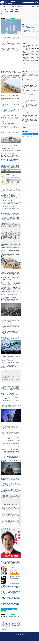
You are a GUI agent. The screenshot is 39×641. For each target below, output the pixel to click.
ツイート (4, 609)
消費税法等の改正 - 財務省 (6, 291)
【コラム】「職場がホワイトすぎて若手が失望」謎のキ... (31, 46)
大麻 (34, 26)
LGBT (30, 30)
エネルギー (24, 27)
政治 (1, 6)
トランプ (32, 31)
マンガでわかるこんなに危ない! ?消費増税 (15, 567)
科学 (22, 6)
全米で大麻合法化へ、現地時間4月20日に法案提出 (30, 61)
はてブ (15, 609)
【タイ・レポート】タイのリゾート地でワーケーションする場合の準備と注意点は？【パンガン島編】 (30, 120)
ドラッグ (26, 29)
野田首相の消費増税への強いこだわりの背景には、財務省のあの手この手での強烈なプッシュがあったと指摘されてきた (10, 479)
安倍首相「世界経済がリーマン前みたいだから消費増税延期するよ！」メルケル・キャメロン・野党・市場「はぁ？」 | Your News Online (10, 587)
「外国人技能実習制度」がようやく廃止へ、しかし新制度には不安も (30, 115)
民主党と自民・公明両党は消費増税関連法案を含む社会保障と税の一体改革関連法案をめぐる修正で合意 (10, 126)
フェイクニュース (25, 31)
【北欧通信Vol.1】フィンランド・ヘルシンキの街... (30, 67)
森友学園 (27, 30)
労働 (7, 6)
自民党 (37, 31)
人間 (27, 27)
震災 (34, 27)
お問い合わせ (28, 633)
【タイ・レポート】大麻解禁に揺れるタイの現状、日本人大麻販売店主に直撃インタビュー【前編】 (30, 95)
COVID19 (24, 26)
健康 (32, 30)
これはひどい (36, 30)
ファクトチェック (28, 6)
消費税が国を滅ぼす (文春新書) (15, 577)
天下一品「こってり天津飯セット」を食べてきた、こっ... (31, 52)
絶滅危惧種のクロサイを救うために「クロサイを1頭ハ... (31, 64)
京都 (34, 31)
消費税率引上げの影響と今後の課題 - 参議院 (9, 247)
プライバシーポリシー (21, 633)
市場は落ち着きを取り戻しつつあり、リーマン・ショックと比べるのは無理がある (10, 364)
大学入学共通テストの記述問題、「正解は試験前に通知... (31, 58)
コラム (34, 6)
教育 (29, 27)
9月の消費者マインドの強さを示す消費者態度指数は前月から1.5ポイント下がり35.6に (11, 397)
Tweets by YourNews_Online (27, 136)
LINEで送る (4, 611)
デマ (29, 31)
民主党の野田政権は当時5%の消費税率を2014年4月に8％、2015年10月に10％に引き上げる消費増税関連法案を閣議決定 (11, 110)
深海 (10, 14)
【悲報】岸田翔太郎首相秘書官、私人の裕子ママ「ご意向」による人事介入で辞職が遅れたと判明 (30, 86)
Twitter (25, 34)
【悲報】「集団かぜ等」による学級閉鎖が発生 (30, 90)
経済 (4, 6)
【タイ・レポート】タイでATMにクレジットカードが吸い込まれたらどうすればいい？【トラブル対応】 (30, 110)
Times (17, 356)
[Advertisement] (11, 60)
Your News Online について (12, 633)
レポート (28, 32)
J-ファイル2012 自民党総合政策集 (7, 502)
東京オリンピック (29, 26)
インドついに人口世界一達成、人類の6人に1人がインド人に (30, 100)
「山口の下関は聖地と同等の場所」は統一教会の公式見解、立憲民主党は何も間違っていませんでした (30, 105)
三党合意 (17, 127)
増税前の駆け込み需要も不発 (6, 395)
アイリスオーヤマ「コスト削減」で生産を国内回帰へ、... (31, 39)
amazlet (14, 578)
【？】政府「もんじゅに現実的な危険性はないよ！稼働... (31, 49)
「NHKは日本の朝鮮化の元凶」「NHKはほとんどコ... (30, 43)
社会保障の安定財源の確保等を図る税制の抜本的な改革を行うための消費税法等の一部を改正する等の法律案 (10, 218)
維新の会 (23, 32)
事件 (16, 6)
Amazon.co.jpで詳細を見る (14, 573)
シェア (9, 609)
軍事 (26, 32)
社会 (13, 6)
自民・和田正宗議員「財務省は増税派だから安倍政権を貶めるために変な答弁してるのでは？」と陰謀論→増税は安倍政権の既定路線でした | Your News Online (11, 604)
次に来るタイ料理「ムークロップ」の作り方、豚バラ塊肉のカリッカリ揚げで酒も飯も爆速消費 (30, 80)
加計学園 (32, 32)
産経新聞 (35, 32)
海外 (19, 6)
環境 (10, 6)
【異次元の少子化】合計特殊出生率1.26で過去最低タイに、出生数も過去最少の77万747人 (30, 75)
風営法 (31, 27)
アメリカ (30, 29)
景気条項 (15, 616)
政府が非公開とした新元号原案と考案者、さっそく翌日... (31, 55)
